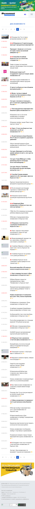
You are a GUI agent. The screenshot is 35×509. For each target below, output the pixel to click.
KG (25, 14)
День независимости (17, 24)
